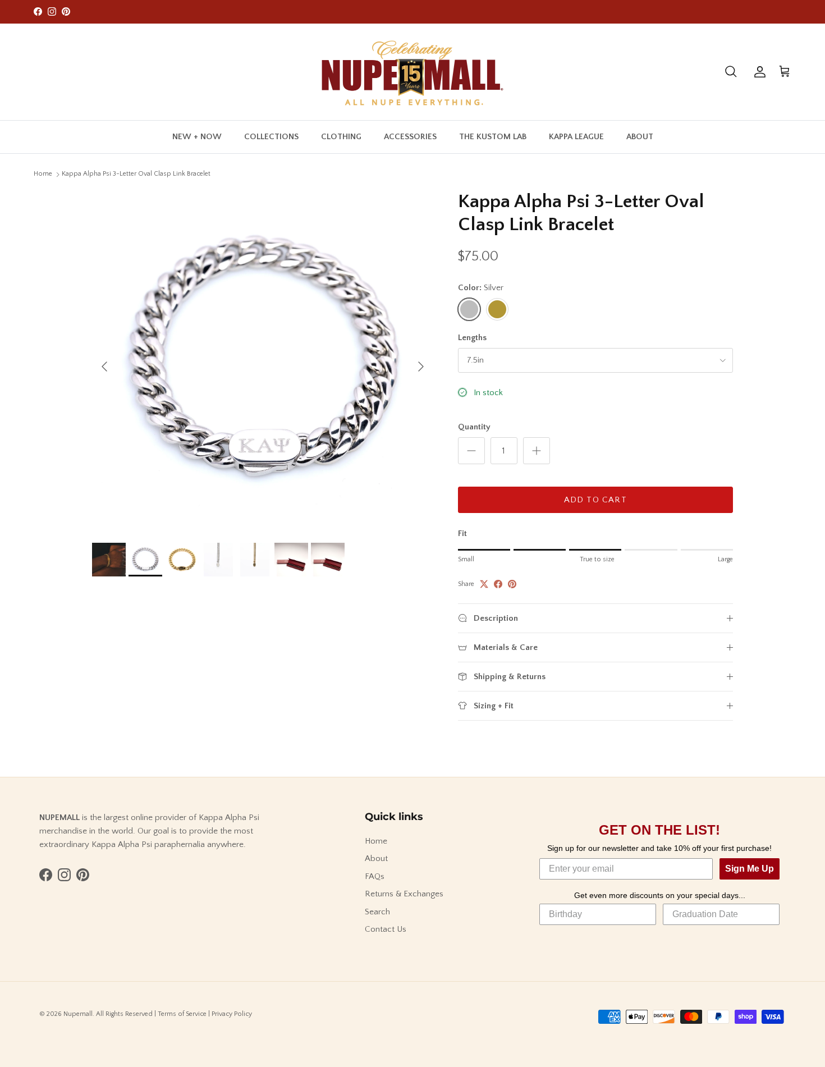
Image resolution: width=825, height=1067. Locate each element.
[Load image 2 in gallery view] (262, 361)
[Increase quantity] (536, 450)
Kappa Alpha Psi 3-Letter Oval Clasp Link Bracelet (136, 173)
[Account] (758, 72)
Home (43, 173)
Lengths (472, 337)
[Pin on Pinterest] (512, 584)
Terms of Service (182, 1014)
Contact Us (385, 929)
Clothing (341, 136)
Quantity (474, 427)
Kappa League (576, 136)
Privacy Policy (232, 1014)
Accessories (410, 136)
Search (377, 912)
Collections (271, 136)
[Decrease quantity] (471, 450)
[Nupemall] (412, 72)
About (639, 136)
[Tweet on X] (484, 584)
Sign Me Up (749, 868)
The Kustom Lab (492, 136)
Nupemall (78, 1014)
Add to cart (595, 500)
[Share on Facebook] (498, 584)
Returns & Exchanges (404, 894)
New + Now (197, 136)
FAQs (374, 876)
